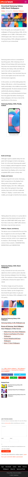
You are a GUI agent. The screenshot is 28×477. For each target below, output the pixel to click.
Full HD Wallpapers (5, 370)
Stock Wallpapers (5, 371)
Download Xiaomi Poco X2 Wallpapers (16, 389)
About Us (12, 469)
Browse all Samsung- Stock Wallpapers (12, 326)
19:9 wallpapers (21, 368)
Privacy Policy (9, 472)
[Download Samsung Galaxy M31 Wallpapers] (4, 386)
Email (11, 438)
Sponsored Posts (21, 469)
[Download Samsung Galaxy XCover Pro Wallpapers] (4, 396)
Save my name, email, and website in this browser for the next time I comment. (13, 447)
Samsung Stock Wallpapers (17, 370)
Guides (14, 466)
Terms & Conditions (17, 472)
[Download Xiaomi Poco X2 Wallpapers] (4, 391)
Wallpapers (21, 11)
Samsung (15, 11)
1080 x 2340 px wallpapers (10, 368)
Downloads (8, 466)
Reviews (25, 466)
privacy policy (8, 423)
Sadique (3, 11)
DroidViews (6, 2)
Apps (2, 466)
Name (2, 438)
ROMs (19, 466)
